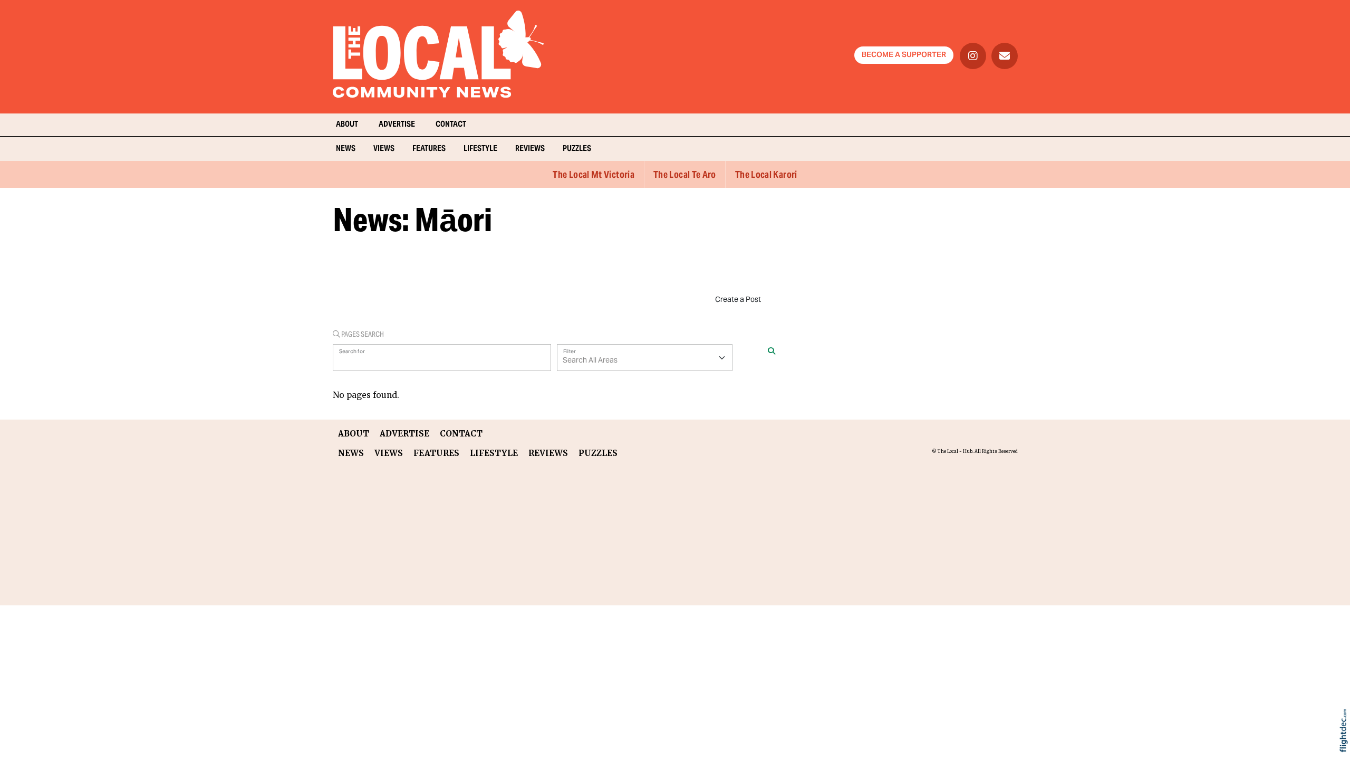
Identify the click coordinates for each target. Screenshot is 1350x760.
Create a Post (738, 300)
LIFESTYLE (480, 149)
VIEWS (383, 149)
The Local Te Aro (684, 175)
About (347, 125)
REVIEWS (530, 149)
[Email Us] (1004, 56)
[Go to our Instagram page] (973, 56)
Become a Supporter (904, 55)
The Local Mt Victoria (593, 175)
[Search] (771, 352)
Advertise (397, 125)
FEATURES (429, 149)
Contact (451, 125)
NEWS (345, 149)
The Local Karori (766, 175)
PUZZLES (577, 149)
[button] (1346, 744)
